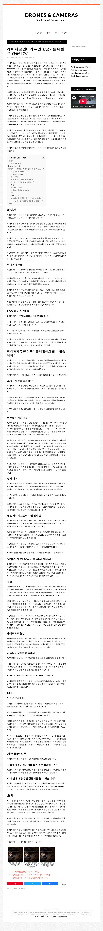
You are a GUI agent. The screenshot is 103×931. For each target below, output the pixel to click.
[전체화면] (93, 106)
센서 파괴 (14, 177)
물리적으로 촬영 (17, 187)
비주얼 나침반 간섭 (17, 174)
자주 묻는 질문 (13, 195)
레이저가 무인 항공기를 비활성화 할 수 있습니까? (26, 169)
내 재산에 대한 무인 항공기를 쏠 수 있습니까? (27, 201)
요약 (10, 203)
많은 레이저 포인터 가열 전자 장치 (23, 179)
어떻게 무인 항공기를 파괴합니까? (21, 182)
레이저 (10, 161)
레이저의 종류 (16, 163)
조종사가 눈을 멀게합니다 (20, 172)
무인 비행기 (22, 888)
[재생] (73, 106)
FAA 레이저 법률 (14, 166)
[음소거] (90, 106)
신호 (12, 185)
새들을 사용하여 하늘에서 (20, 190)
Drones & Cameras (51, 15)
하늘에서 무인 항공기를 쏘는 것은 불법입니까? (27, 198)
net (12, 193)
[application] (83, 101)
